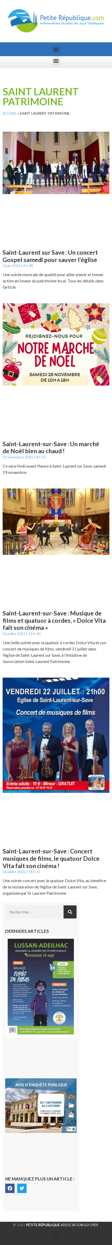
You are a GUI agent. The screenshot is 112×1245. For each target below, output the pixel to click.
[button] (56, 49)
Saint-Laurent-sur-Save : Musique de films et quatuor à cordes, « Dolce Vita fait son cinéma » (54, 620)
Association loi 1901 (62, 1225)
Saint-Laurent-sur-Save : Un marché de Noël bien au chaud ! (51, 447)
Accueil (10, 113)
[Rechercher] (70, 911)
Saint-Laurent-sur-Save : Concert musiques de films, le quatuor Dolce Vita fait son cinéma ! (51, 858)
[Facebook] (10, 1188)
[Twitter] (22, 1188)
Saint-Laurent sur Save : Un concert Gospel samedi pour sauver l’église (50, 256)
